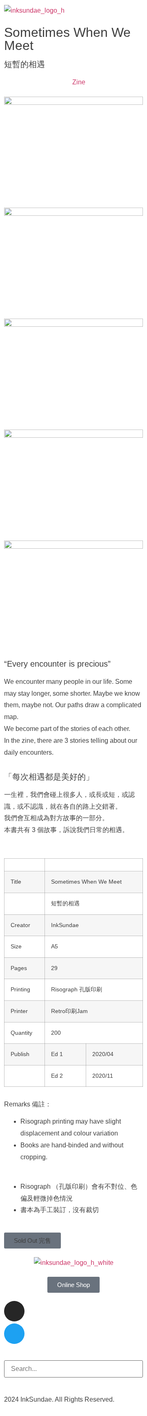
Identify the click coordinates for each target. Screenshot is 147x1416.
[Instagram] (14, 1311)
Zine (78, 82)
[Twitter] (14, 1333)
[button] (137, 11)
